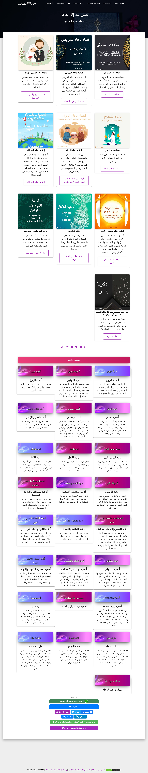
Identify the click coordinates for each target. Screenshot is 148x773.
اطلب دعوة (112, 336)
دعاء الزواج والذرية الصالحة (36, 96)
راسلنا (94, 770)
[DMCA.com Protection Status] (113, 770)
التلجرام (81, 716)
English (50, 3)
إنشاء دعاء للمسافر (36, 182)
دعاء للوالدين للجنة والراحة (74, 258)
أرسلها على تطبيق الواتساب (72, 701)
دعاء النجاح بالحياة (112, 168)
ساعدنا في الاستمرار (84, 770)
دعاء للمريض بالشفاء (74, 101)
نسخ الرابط (63, 712)
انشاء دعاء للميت (112, 94)
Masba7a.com (51, 770)
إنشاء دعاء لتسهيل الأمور (112, 261)
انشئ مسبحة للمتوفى (93, 3)
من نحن (100, 770)
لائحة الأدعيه (72, 770)
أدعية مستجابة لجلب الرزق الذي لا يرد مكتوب (74, 180)
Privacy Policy (62, 770)
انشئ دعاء (107, 3)
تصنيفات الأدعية (78, 3)
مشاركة (75, 707)
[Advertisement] (74, 753)
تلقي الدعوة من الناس (63, 3)
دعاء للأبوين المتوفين (35, 253)
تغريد (76, 712)
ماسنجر (68, 716)
